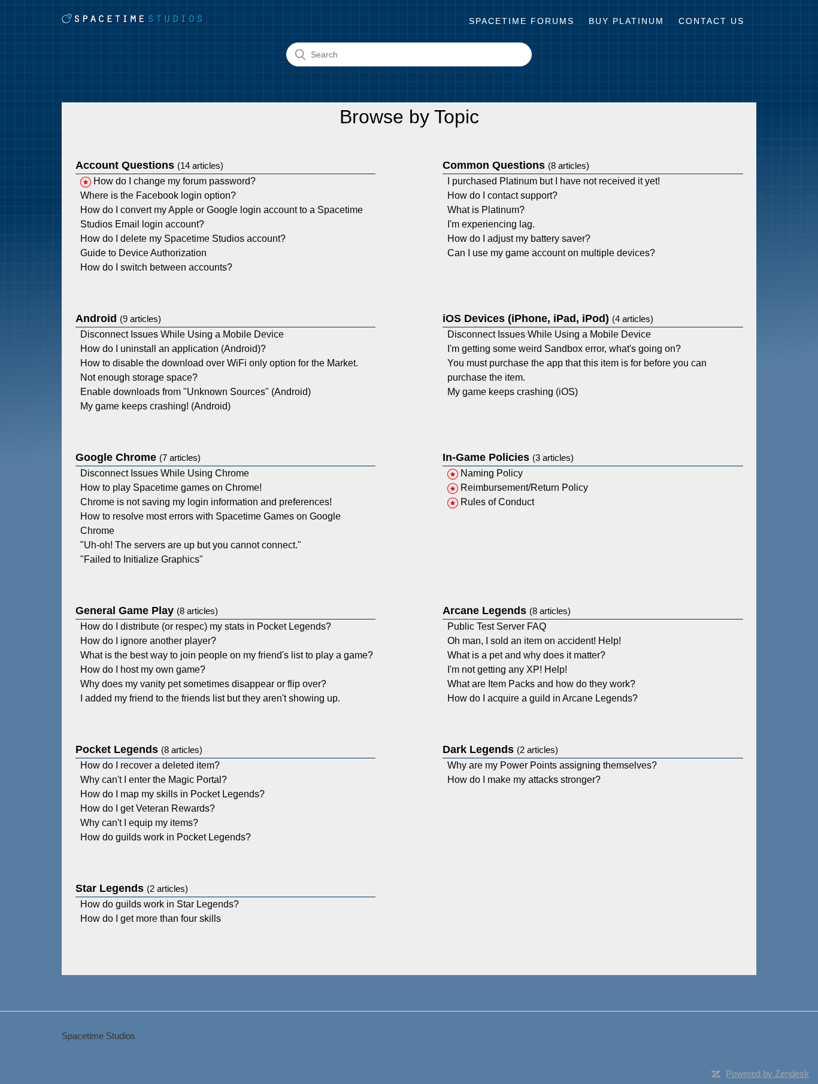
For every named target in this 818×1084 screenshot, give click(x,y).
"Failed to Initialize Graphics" (141, 559)
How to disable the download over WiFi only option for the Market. (219, 363)
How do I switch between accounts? (156, 267)
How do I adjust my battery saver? (518, 238)
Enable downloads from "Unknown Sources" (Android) (195, 392)
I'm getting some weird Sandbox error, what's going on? (564, 349)
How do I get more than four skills (150, 918)
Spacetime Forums (521, 21)
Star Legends (131, 888)
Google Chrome (138, 457)
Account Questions (149, 165)
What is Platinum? (486, 210)
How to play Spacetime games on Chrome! (171, 487)
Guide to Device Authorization (143, 253)
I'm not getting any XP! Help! (507, 669)
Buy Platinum (626, 21)
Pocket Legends (138, 749)
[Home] (133, 21)
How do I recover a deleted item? (150, 765)
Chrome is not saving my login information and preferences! (206, 502)
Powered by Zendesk (767, 1073)
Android (118, 318)
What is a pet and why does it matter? (526, 655)
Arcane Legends (507, 611)
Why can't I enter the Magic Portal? (153, 780)
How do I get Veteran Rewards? (147, 808)
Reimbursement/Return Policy (524, 487)
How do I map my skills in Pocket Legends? (172, 794)
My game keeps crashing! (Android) (155, 406)
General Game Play (146, 611)
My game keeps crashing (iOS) (512, 392)
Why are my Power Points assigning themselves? (552, 765)
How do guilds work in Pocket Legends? (165, 837)
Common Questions (516, 165)
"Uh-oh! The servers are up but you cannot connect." (190, 545)
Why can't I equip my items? (139, 823)
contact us (711, 21)
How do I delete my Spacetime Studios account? (183, 238)
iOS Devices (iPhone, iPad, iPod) (548, 318)
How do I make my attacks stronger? (524, 780)
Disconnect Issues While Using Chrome (164, 473)
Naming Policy (491, 473)
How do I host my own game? (142, 669)
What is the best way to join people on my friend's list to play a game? (226, 655)
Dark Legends (500, 749)
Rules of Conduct (497, 502)
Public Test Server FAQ (496, 626)
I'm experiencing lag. (491, 224)
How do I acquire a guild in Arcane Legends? (542, 698)
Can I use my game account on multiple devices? (551, 253)
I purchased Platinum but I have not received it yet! (553, 181)
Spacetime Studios (98, 1036)
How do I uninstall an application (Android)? (173, 349)
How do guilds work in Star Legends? (159, 904)
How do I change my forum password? (174, 181)
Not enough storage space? (139, 377)
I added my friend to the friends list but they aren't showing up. (210, 698)
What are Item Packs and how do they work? (541, 684)
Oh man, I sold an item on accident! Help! (534, 641)
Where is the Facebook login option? (158, 195)
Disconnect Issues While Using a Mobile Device (182, 334)
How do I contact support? (502, 195)
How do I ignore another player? (148, 641)
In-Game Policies (508, 457)
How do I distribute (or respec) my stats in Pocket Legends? (205, 626)
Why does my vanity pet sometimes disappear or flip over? (203, 684)
